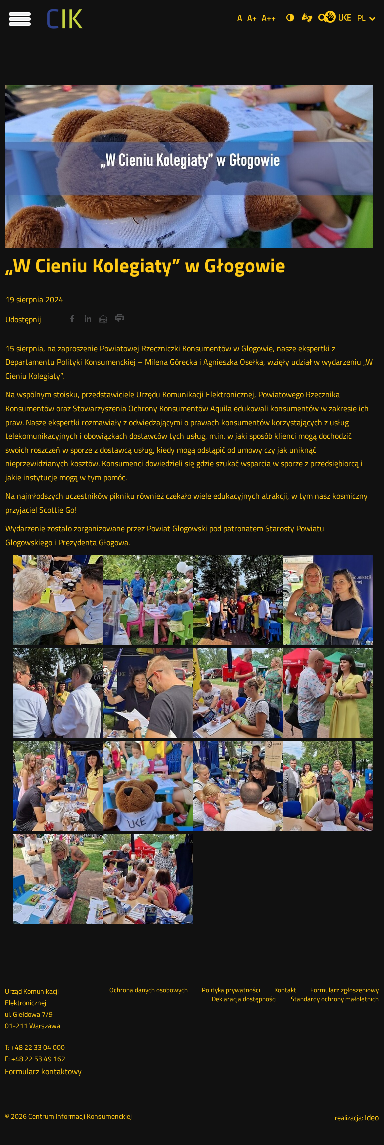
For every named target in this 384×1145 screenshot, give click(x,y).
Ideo (372, 1117)
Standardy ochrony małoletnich (335, 999)
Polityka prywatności (231, 990)
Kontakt (285, 990)
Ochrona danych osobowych (149, 990)
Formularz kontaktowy (43, 1071)
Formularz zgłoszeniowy (344, 990)
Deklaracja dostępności (244, 999)
